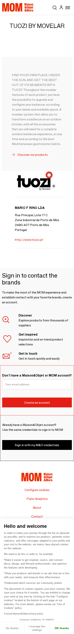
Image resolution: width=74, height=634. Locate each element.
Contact (37, 516)
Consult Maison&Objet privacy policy (23, 613)
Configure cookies (37, 490)
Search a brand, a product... (54, 7)
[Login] (61, 8)
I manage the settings (37, 628)
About (37, 507)
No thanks (12, 628)
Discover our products (32, 155)
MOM (18, 7)
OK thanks (62, 628)
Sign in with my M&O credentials (37, 445)
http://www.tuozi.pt (29, 240)
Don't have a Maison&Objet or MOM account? (37, 375)
